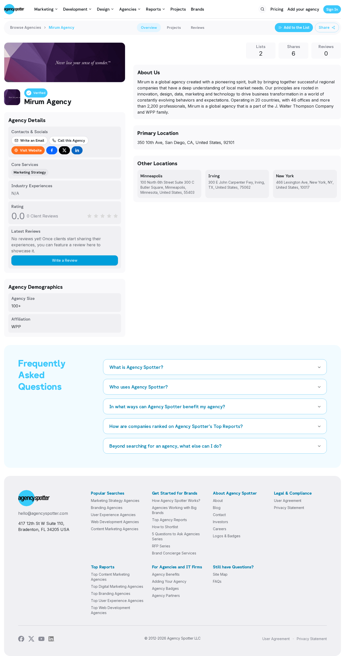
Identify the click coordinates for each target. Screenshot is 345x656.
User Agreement (287, 500)
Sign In (332, 9)
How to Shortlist (165, 527)
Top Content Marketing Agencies (110, 576)
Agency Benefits (166, 574)
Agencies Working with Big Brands (174, 510)
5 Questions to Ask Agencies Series (176, 536)
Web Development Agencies (115, 522)
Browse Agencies (25, 27)
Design (103, 9)
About (218, 500)
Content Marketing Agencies (114, 529)
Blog (216, 507)
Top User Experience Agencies (117, 600)
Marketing (44, 9)
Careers (219, 529)
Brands (197, 9)
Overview (149, 27)
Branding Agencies (106, 507)
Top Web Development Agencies (110, 610)
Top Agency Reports (169, 520)
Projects (178, 9)
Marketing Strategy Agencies (115, 500)
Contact (219, 515)
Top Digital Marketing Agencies (117, 586)
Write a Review (64, 260)
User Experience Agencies (113, 515)
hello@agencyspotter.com (43, 513)
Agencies (127, 9)
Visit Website (31, 150)
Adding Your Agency (169, 581)
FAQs (217, 581)
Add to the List (296, 27)
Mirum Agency (61, 27)
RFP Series (161, 546)
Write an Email (32, 140)
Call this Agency (71, 140)
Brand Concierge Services (174, 553)
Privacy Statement (289, 507)
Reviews (197, 27)
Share (324, 27)
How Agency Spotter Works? (176, 500)
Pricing (276, 9)
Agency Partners (166, 595)
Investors (220, 522)
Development (75, 9)
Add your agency (303, 9)
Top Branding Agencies (110, 593)
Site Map (220, 574)
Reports (153, 9)
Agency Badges (165, 588)
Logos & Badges (226, 536)
